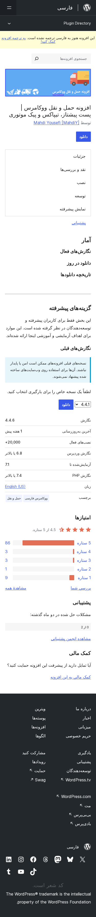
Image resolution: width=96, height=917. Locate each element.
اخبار (87, 717)
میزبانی (84, 726)
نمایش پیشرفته (73, 208)
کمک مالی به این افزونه (70, 676)
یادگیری (84, 752)
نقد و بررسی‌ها (73, 169)
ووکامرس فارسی (36, 498)
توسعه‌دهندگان (79, 770)
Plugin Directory (77, 23)
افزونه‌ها (38, 726)
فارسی (73, 846)
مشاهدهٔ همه (15, 587)
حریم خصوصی (78, 735)
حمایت (37, 770)
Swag (38, 779)
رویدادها (39, 761)
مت (85, 805)
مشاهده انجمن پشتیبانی (71, 638)
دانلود (83, 136)
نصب (81, 182)
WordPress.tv (75, 779)
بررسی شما (81, 587)
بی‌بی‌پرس (80, 814)
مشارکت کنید (34, 752)
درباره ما (83, 708)
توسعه (80, 195)
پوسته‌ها (39, 717)
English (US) (15, 486)
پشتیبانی (79, 222)
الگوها (41, 735)
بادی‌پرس (80, 823)
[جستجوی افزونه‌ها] (36, 58)
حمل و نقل (14, 498)
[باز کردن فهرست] (8, 7)
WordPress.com (73, 796)
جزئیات (79, 156)
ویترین (40, 708)
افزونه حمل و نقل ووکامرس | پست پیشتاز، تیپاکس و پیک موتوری (50, 110)
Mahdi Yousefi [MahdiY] (56, 122)
